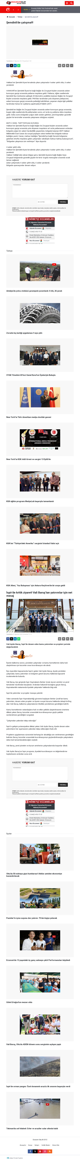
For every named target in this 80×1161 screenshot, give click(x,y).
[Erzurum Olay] (16, 3)
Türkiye (19, 17)
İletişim (37, 1145)
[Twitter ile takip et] (35, 1151)
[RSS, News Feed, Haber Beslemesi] (49, 1151)
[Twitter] (11, 65)
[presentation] (13, 9)
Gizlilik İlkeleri (46, 1145)
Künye (30, 1145)
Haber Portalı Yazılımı (16, 1158)
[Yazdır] (59, 65)
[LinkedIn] (15, 65)
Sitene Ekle (55, 1145)
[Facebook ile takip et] (30, 1151)
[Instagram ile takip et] (44, 1151)
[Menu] (67, 3)
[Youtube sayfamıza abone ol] (40, 1151)
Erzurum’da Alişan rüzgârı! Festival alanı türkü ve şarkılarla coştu (44, 9)
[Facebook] (7, 65)
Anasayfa (12, 17)
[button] (63, 65)
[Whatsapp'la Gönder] (18, 65)
